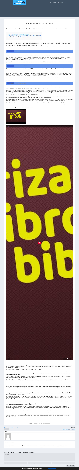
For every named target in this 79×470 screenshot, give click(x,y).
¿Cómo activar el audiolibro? (10, 445)
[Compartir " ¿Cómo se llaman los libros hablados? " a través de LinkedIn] (37, 423)
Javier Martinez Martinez (35, 23)
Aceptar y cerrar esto (52, 468)
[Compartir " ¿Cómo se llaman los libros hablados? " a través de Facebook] (34, 423)
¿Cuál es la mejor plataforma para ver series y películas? (29, 445)
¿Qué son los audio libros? (62, 445)
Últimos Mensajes (60, 2)
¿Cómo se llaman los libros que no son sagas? (47, 445)
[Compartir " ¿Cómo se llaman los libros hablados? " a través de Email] (39, 423)
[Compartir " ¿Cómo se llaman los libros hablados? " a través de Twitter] (36, 423)
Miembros (54, 2)
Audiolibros (45, 23)
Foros (50, 2)
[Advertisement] (39, 11)
